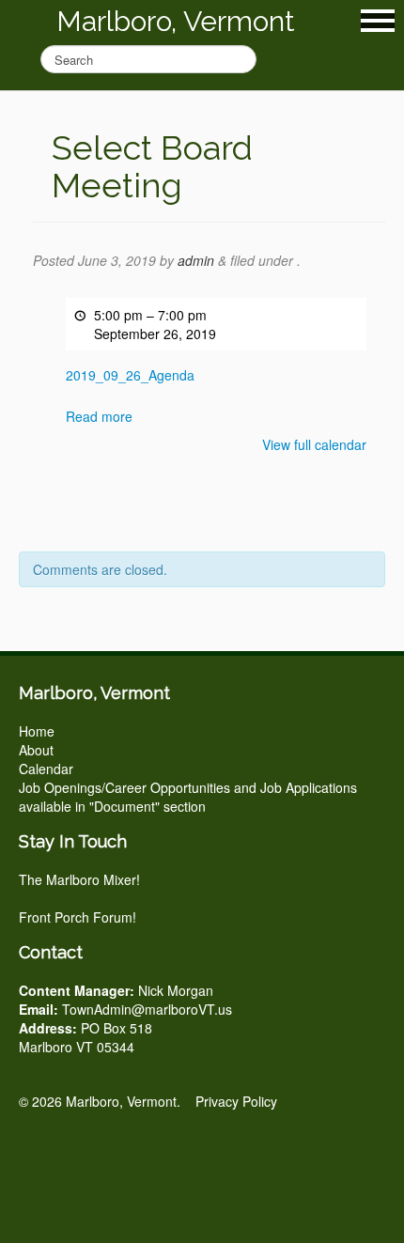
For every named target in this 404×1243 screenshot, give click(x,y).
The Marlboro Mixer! (79, 879)
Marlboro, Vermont (175, 21)
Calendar (46, 768)
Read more (99, 416)
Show (378, 20)
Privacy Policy (236, 1101)
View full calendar (314, 444)
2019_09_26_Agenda (130, 374)
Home (36, 731)
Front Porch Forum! (77, 917)
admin (196, 260)
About (36, 749)
